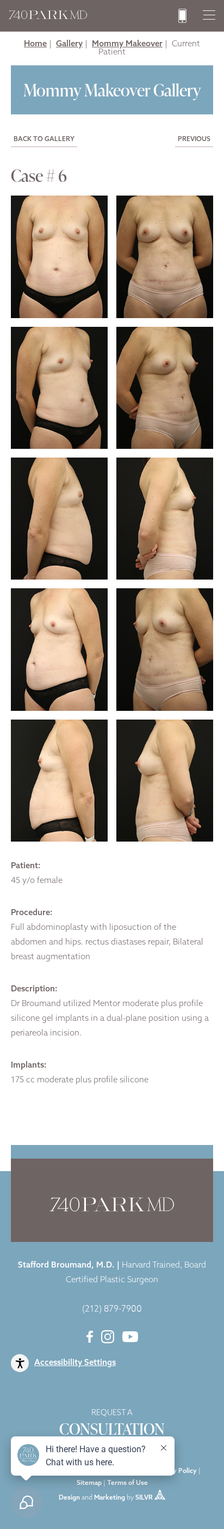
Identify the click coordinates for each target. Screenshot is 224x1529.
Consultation (112, 1424)
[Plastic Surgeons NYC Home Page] (48, 17)
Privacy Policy (175, 1471)
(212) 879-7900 (112, 1309)
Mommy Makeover (127, 44)
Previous (194, 139)
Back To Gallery (44, 139)
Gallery (69, 44)
